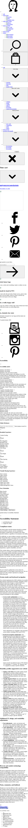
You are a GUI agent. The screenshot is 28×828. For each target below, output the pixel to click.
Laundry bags (10, 20)
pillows (9, 23)
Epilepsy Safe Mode (5, 370)
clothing (8, 102)
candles (8, 104)
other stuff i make (16, 88)
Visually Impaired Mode (6, 380)
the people (10, 36)
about (4, 33)
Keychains (10, 24)
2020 (7, 126)
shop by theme (6, 25)
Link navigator (3, 507)
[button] (0, 429)
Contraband (10, 28)
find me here (6, 31)
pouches (9, 17)
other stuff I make (7, 21)
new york (9, 27)
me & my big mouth (8, 131)
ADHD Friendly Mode (6, 400)
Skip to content (3, 806)
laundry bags (9, 86)
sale (4, 14)
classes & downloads (11, 109)
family (7, 128)
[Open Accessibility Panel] (0, 805)
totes (8, 18)
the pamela (10, 37)
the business (10, 34)
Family (9, 30)
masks (7, 103)
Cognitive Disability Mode (6, 390)
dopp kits (8, 84)
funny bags (6, 15)
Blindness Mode (4, 410)
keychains (8, 107)
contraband (9, 125)
